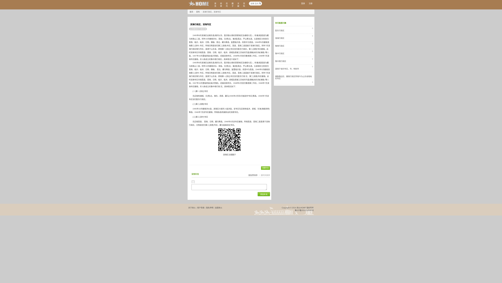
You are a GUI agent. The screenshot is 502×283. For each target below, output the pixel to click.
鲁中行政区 (279, 53)
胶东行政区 (279, 30)
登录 (303, 3)
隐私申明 (209, 208)
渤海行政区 (279, 38)
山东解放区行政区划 (198, 29)
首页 (215, 4)
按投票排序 (253, 175)
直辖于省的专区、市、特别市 (287, 69)
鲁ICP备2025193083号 (304, 210)
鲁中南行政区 (280, 61)
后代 (227, 4)
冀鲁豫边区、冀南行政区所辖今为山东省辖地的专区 (293, 77)
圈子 (232, 4)
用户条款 (200, 208)
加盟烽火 (218, 208)
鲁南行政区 (279, 46)
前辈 (221, 4)
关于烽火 (192, 208)
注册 (310, 3)
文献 (238, 4)
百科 (244, 4)
